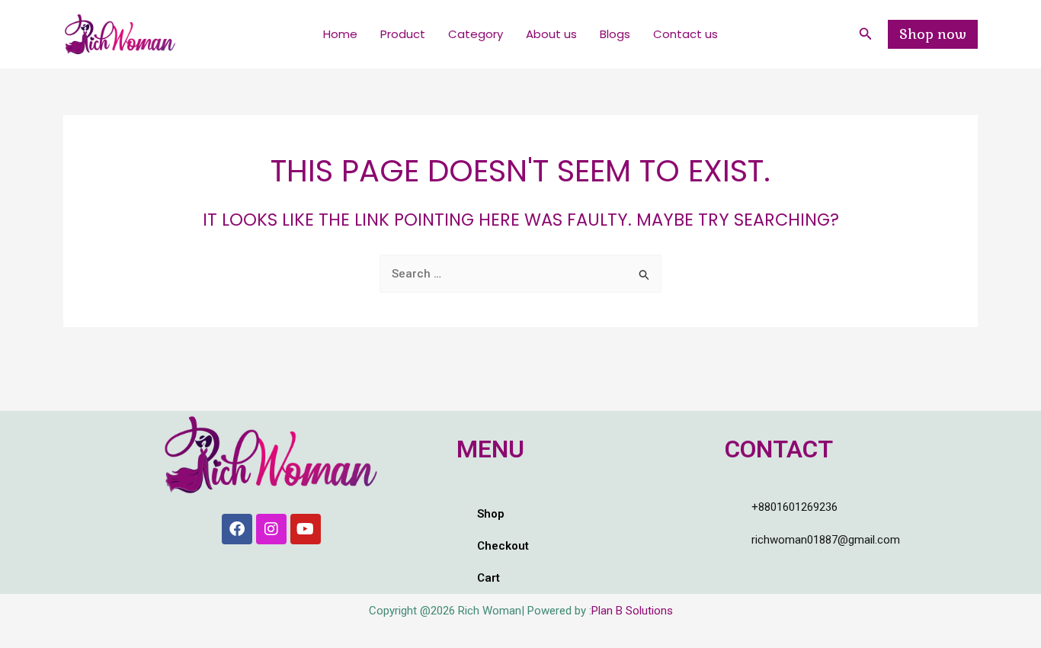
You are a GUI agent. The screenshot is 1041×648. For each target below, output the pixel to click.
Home (340, 34)
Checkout (503, 546)
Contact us (685, 34)
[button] (866, 33)
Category (475, 34)
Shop (490, 514)
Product (402, 34)
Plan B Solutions (632, 611)
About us (551, 34)
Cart (488, 578)
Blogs (615, 34)
